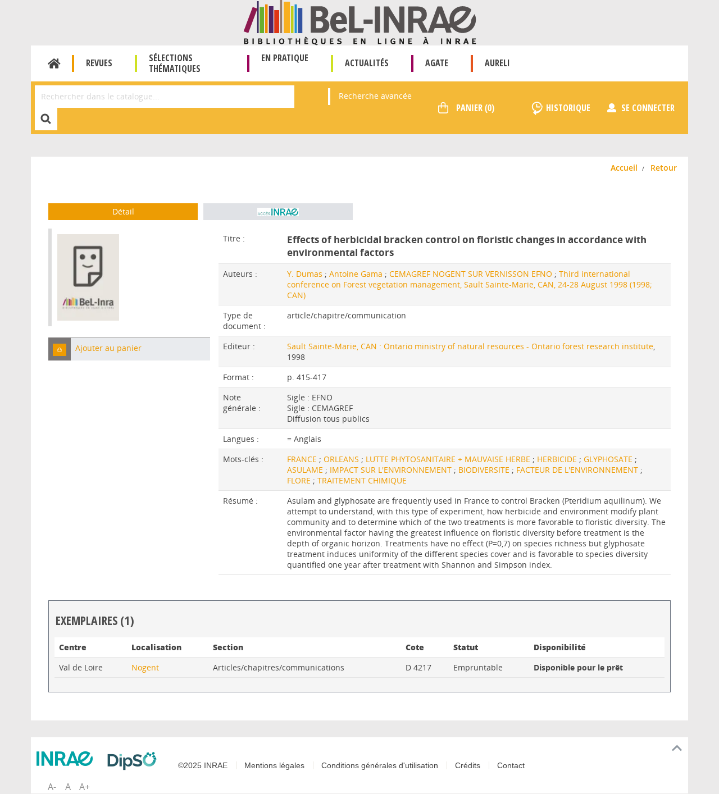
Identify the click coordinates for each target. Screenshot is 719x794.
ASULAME (306, 469)
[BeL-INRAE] (359, 21)
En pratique (284, 58)
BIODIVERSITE (485, 469)
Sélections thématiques (175, 63)
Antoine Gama (356, 273)
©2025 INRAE (202, 765)
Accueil (54, 63)
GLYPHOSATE (609, 459)
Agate (436, 63)
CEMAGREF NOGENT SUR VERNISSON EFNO (470, 273)
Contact (511, 765)
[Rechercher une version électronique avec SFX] (278, 211)
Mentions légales (274, 765)
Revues (99, 63)
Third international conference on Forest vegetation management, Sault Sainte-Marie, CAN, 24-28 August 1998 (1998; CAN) (469, 284)
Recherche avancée (375, 95)
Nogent (145, 667)
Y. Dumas (304, 273)
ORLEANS (342, 459)
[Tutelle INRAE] (67, 758)
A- (52, 787)
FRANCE (303, 459)
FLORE (300, 480)
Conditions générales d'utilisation (379, 765)
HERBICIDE (558, 459)
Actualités (367, 63)
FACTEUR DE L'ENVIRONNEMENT (578, 469)
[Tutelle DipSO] (135, 760)
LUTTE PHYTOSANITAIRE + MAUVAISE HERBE (449, 459)
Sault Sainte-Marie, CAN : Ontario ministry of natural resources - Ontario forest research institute (470, 346)
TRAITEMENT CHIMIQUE (362, 480)
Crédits (467, 765)
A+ (84, 787)
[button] (59, 349)
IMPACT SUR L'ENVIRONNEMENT (392, 469)
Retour (663, 167)
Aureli (497, 63)
